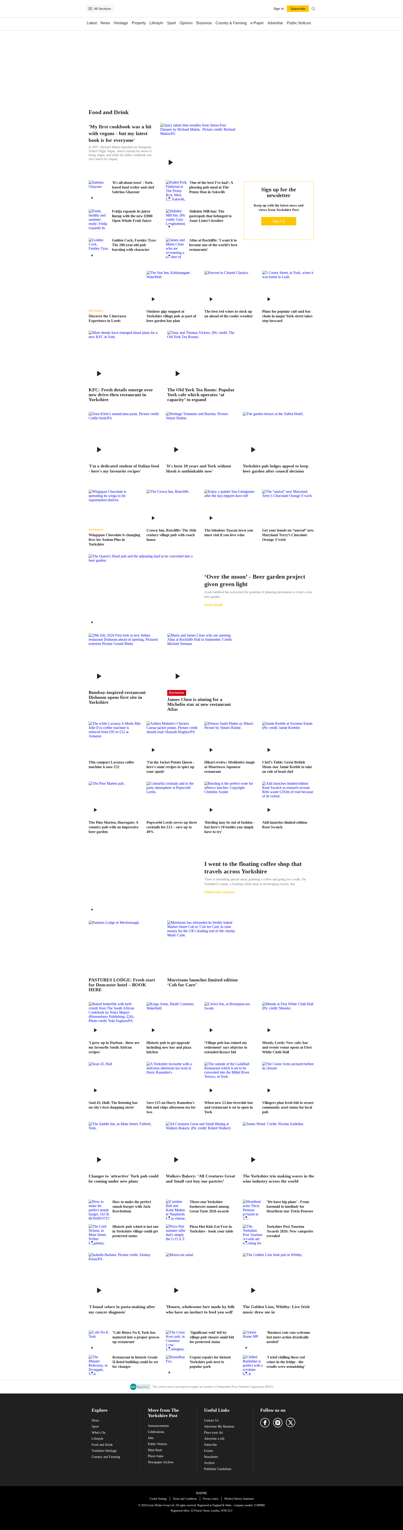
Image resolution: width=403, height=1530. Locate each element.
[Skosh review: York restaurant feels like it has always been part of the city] (201, 435)
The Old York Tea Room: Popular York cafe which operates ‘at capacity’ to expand (201, 394)
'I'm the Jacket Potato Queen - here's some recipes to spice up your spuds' (170, 767)
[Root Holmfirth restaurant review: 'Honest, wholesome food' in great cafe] (201, 1276)
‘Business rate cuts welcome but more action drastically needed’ (288, 1337)
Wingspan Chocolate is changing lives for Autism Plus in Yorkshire (114, 539)
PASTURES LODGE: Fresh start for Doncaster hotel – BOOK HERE (122, 984)
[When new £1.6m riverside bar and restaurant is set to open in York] (230, 1079)
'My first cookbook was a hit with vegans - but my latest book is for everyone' (120, 133)
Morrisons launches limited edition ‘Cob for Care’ (202, 982)
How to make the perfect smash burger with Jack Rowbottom (131, 1206)
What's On (98, 1432)
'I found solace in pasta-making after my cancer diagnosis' (122, 1309)
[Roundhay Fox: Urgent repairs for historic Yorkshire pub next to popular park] (176, 1365)
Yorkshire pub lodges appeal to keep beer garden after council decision (275, 469)
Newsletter (211, 1457)
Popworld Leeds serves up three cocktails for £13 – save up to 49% (171, 827)
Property (139, 23)
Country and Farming (106, 1457)
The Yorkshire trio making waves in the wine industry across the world (278, 1179)
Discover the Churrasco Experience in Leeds (107, 318)
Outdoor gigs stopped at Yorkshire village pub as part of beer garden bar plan (171, 316)
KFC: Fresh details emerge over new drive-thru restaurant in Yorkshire (121, 394)
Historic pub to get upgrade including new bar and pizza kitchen (168, 1047)
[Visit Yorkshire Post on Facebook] (265, 1422)
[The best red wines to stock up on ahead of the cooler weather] (230, 288)
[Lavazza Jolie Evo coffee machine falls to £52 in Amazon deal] (115, 738)
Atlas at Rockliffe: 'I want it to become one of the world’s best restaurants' (213, 245)
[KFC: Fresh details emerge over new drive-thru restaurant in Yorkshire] (124, 357)
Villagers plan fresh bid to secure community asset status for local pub (288, 1107)
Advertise (275, 23)
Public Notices (299, 23)
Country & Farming (231, 23)
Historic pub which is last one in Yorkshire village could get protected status (135, 1231)
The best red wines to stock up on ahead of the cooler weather (228, 313)
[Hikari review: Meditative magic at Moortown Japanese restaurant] (230, 738)
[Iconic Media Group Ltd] (201, 1493)
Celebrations (156, 1432)
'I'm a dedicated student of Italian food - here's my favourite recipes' (124, 469)
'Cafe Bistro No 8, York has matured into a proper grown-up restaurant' (136, 1337)
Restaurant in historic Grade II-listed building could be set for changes (135, 1362)
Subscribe (210, 1444)
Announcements (158, 1426)
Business (204, 23)
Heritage (121, 23)
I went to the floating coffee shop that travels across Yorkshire (253, 868)
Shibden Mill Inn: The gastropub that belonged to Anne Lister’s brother (210, 216)
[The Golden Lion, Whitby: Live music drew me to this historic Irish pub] (278, 1276)
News (105, 23)
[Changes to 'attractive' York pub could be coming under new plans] (124, 1145)
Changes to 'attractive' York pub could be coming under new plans (123, 1179)
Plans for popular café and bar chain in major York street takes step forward (287, 316)
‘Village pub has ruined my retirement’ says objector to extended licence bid (225, 1047)
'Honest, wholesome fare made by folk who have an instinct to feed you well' (200, 1309)
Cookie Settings (158, 1498)
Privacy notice (211, 1498)
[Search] (313, 9)
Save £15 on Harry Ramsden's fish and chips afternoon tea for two (171, 1107)
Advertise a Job (214, 1438)
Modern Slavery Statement (239, 1498)
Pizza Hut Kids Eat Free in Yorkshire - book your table (211, 1229)
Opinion (186, 23)
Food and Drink (102, 1444)
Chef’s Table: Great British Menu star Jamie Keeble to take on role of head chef (287, 767)
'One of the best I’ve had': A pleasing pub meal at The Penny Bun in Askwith (211, 187)
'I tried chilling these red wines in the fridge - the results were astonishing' (286, 1362)
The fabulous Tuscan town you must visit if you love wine (228, 532)
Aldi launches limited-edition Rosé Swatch (284, 824)
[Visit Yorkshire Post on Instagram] (277, 1422)
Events (208, 1451)
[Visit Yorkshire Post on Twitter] (290, 1422)
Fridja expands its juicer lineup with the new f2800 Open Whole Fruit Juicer (132, 216)
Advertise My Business (219, 1426)
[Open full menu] (90, 8)
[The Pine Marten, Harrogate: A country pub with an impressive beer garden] (115, 798)
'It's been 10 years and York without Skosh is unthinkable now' (198, 469)
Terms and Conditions (185, 1498)
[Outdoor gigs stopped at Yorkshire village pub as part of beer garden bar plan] (172, 288)
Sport (171, 23)
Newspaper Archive (161, 1462)
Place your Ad (213, 1432)
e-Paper (257, 23)
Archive (209, 1463)
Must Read (155, 1450)
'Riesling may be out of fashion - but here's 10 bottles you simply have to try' (229, 827)
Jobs (150, 1438)
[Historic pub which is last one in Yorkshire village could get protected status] (99, 1234)
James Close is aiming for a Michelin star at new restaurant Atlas (199, 704)
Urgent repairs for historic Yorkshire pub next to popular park (210, 1362)
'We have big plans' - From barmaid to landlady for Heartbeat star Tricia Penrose (290, 1206)
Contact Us (211, 1420)
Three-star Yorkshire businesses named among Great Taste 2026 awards (209, 1206)
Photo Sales (155, 1456)
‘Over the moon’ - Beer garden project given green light (254, 580)
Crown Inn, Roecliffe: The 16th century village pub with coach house (171, 535)
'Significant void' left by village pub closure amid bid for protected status (212, 1337)
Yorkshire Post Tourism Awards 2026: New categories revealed (290, 1231)
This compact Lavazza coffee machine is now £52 (111, 764)
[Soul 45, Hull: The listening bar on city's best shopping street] (115, 1079)
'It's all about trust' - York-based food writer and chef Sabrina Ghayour (133, 187)
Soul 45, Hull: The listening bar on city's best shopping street (113, 1105)
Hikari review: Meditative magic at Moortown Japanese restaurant (229, 767)
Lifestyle (156, 23)
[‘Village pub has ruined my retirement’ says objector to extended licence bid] (230, 1019)
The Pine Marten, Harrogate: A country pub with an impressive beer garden (114, 827)
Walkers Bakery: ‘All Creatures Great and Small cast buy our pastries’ (200, 1179)
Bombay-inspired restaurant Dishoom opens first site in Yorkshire (117, 697)
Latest (92, 23)
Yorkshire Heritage (104, 1451)
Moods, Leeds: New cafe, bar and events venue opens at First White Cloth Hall (287, 1047)
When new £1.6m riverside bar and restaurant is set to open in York (228, 1107)
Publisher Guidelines (217, 1469)
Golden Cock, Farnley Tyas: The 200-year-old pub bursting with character (134, 245)
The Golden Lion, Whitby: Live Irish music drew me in (276, 1309)
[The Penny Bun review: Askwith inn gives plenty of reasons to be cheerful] (176, 190)
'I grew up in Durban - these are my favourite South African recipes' (114, 1047)
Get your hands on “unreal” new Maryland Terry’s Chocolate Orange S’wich (288, 535)
